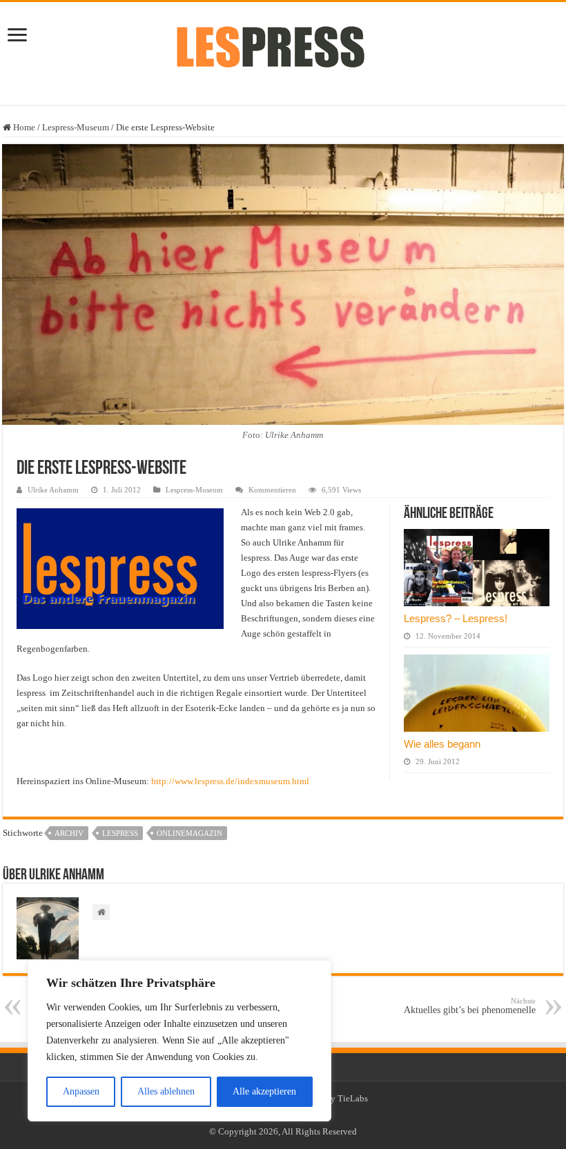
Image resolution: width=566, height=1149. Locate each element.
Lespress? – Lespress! (455, 618)
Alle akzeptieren (264, 1091)
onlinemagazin (189, 833)
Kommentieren (272, 490)
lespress (120, 833)
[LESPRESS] (283, 51)
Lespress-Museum (75, 127)
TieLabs (353, 1098)
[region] (179, 1040)
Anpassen (81, 1091)
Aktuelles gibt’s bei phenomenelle (470, 1006)
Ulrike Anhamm (53, 490)
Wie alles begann (442, 744)
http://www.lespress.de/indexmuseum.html (230, 781)
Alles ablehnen (166, 1091)
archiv (69, 833)
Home (23, 127)
